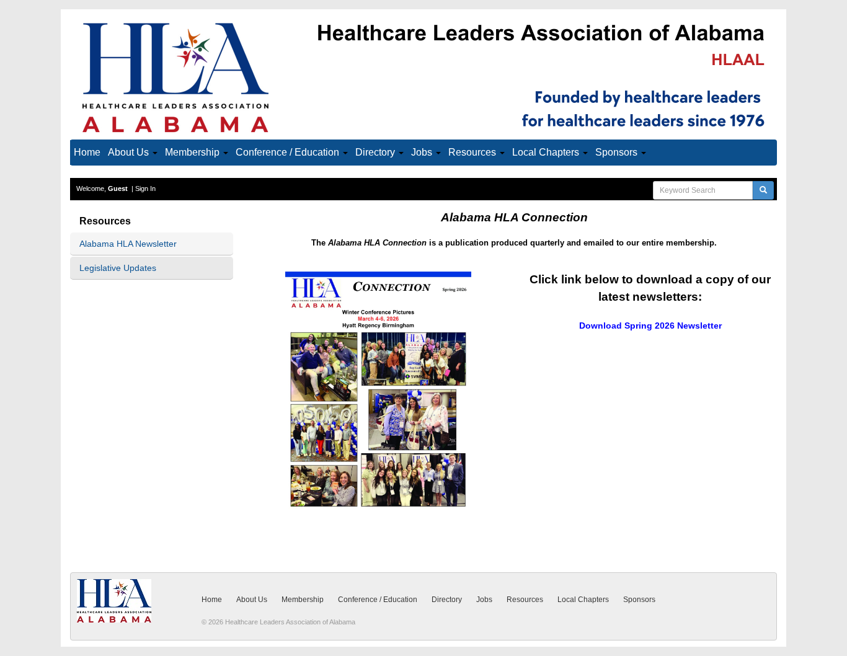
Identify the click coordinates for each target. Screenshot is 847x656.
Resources (473, 152)
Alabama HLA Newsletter (128, 244)
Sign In (145, 188)
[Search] (763, 190)
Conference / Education (289, 152)
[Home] (423, 77)
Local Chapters (547, 152)
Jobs (423, 152)
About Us (129, 152)
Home (87, 152)
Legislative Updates (117, 268)
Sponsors (617, 152)
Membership (193, 152)
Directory (376, 152)
